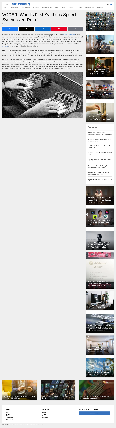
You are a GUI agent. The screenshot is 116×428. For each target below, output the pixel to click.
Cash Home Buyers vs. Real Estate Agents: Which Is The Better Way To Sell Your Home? (99, 117)
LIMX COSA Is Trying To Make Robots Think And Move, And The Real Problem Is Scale (99, 245)
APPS (56, 7)
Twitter (44, 414)
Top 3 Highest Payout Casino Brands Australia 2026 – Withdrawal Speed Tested (19, 397)
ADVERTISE (100, 7)
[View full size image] (42, 95)
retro (12, 53)
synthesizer (71, 35)
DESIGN (64, 7)
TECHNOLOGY (14, 7)
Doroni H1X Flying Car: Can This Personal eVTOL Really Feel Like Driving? (100, 328)
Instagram (45, 417)
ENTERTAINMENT (47, 7)
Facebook (45, 412)
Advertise (8, 416)
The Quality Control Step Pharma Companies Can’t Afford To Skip (100, 94)
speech (65, 35)
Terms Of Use (9, 419)
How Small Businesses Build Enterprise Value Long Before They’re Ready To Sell (99, 71)
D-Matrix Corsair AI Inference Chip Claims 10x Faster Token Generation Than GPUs (99, 283)
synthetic (5, 46)
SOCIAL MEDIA (26, 7)
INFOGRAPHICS (89, 7)
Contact (8, 414)
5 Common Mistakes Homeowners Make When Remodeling (97, 349)
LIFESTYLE (72, 7)
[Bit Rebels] (20, 4)
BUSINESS (36, 7)
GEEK (80, 7)
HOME (5, 7)
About (7, 412)
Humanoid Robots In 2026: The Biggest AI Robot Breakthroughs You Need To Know (99, 200)
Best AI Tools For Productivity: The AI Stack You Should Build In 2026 (100, 222)
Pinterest (44, 416)
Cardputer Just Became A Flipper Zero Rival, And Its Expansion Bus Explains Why (95, 397)
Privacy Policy (9, 417)
